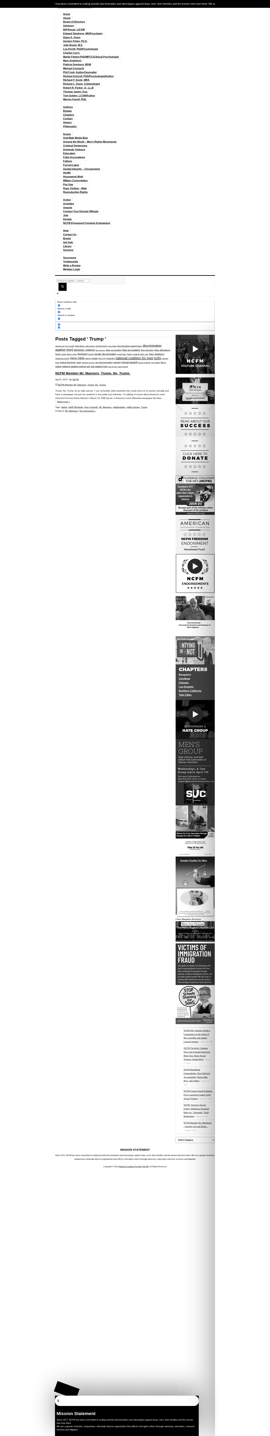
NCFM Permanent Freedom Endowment (86, 223)
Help (66, 230)
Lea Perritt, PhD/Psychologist (80, 49)
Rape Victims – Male (75, 188)
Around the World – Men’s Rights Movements (90, 141)
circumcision (101, 346)
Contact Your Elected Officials (80, 211)
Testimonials (70, 261)
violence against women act (76, 366)
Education (69, 153)
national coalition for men (134, 358)
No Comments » (88, 411)
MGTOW (101, 358)
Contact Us (69, 234)
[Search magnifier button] (62, 287)
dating (64, 407)
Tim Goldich (155, 363)
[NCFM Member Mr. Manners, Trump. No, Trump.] (113, 385)
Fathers (67, 161)
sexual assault (130, 362)
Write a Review (71, 265)
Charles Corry (71, 53)
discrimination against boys (129, 346)
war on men (112, 367)
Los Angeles (186, 686)
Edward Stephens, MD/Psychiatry (83, 33)
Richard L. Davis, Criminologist (81, 84)
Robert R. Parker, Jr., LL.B (78, 88)
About (66, 18)
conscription (112, 346)
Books (67, 238)
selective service (88, 363)
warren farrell (123, 367)
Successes (69, 257)
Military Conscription (75, 180)
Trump (144, 407)
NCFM (75, 379)
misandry (110, 358)
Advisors (68, 25)
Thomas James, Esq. (75, 91)
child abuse (80, 346)
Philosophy (70, 126)
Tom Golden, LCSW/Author (79, 95)
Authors (68, 107)
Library (67, 246)
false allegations (162, 350)
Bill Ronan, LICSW (74, 29)
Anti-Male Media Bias (75, 138)
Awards (67, 207)
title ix (163, 362)
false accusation (114, 350)
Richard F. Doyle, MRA (76, 80)
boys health (69, 346)
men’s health (91, 358)
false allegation (147, 350)
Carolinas (184, 678)
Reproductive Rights (75, 192)
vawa (58, 366)
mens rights (77, 358)
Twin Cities (185, 695)
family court (60, 354)
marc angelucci (156, 354)
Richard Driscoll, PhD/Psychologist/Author (88, 76)
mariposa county (62, 358)
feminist (91, 354)
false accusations (131, 350)
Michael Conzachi (73, 68)
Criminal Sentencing (75, 145)
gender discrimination (105, 354)
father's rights (72, 354)
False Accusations (74, 157)
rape (79, 362)
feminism (83, 354)
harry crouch (133, 354)
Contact (67, 118)
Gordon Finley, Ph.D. (75, 41)
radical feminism (68, 362)
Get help (68, 242)
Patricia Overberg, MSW (77, 64)
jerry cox (144, 354)
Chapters (68, 115)
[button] (67, 1390)
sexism (117, 362)
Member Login (71, 269)
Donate (67, 219)
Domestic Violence (74, 149)
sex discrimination (104, 362)
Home (66, 14)
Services (68, 250)
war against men (99, 366)
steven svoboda (144, 363)
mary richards (91, 407)
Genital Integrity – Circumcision (81, 169)
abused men (60, 346)
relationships (119, 407)
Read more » (63, 401)
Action (67, 200)
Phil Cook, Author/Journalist (80, 72)
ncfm (157, 358)
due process (100, 350)
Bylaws (67, 111)
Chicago (184, 682)
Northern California (190, 691)
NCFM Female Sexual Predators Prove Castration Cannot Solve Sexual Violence (198, 1095)
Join (65, 215)
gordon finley (122, 354)
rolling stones (133, 407)
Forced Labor (71, 165)
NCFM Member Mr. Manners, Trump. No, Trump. (92, 373)
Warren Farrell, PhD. (75, 99)
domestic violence (84, 349)
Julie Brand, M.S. (73, 45)
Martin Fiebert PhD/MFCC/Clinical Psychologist (91, 57)
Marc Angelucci (72, 60)
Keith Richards (76, 407)
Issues (67, 134)
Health (67, 172)
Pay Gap (68, 184)
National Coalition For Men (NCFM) (134, 1167)
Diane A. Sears (71, 37)
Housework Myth (73, 176)
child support (90, 346)
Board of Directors (74, 21)
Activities (68, 203)
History (67, 122)
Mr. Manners (105, 407)
